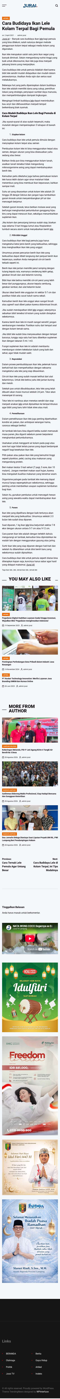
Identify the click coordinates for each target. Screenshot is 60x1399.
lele (41, 39)
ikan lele (9, 570)
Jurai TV (10, 1373)
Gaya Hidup (41, 1360)
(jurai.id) (30, 564)
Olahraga (10, 1360)
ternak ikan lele (22, 570)
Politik (9, 1367)
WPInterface (43, 1391)
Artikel (6, 18)
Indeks (39, 1373)
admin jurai (21, 35)
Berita (38, 1353)
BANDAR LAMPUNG (9, 790)
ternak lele (33, 570)
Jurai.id (5, 39)
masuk (17, 912)
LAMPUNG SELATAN (9, 746)
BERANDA (11, 1353)
